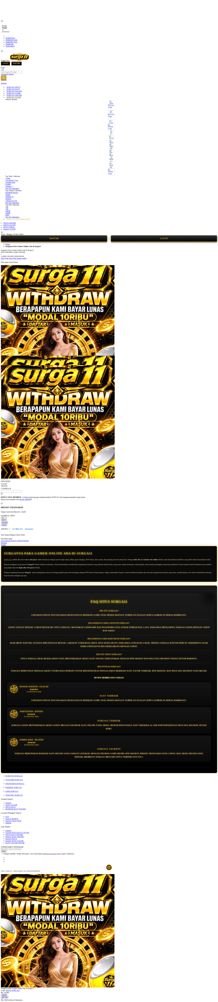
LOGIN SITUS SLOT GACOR (17, 833)
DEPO (4, 520)
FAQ (7, 817)
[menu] (109, 153)
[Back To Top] (2, 998)
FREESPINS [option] (5, 481)
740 (6, 209)
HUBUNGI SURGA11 (14, 776)
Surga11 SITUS (11, 839)
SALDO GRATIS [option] (4, 485)
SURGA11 (8, 560)
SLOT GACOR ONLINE (15, 843)
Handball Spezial (11, 193)
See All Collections (12, 188)
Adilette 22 (9, 197)
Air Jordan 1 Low (11, 180)
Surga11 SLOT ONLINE (14, 837)
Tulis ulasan (29, 529)
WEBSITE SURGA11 (13, 787)
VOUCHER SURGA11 (14, 780)
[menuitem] (13, 87)
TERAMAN (10, 46)
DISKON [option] (4, 479)
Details (3, 545)
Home (7, 244)
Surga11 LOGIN (9, 229)
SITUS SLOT (10, 807)
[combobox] (11, 72)
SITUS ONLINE (9, 223)
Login (5, 63)
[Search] (3, 78)
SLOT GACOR (11, 805)
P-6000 (8, 184)
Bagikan (4, 543)
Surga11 (8, 803)
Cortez (7, 178)
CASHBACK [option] (6, 489)
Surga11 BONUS (11, 819)
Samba (7, 195)
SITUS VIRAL (9, 227)
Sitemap (8, 823)
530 (6, 207)
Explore (4, 83)
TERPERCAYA (11, 42)
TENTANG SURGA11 (14, 795)
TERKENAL (10, 38)
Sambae (8, 199)
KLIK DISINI (25, 499)
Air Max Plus (10, 182)
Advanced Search (7, 74)
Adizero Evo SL (11, 201)
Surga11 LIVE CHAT (13, 821)
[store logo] (19, 60)
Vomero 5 (8, 186)
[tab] (109, 83)
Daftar (16, 63)
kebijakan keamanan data (51, 854)
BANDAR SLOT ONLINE (15, 809)
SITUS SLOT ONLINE (14, 835)
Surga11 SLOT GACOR (14, 841)
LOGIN (164, 238)
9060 (7, 215)
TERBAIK (9, 44)
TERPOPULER (11, 40)
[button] (5, 360)
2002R (7, 211)
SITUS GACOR (9, 225)
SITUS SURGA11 (13, 990)
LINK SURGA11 (11, 791)
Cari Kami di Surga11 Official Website (15, 541)
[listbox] (43, 480)
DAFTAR (54, 238)
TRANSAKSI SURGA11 (14, 784)
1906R (7, 213)
